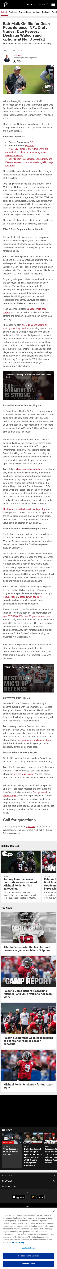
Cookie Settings (28, 1248)
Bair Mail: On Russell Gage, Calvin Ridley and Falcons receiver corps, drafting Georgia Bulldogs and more (29, 162)
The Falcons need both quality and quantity (24, 509)
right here (30, 826)
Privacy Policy (18, 1242)
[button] (28, 385)
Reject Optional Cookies (28, 1256)
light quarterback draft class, (31, 469)
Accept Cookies (28, 1264)
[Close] (54, 1211)
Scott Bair (17, 55)
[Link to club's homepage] (5, 3)
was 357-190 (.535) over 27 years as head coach (27, 616)
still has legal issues (23, 774)
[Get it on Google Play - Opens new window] (38, 1198)
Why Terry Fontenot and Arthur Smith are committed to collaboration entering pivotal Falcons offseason (26, 152)
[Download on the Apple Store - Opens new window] (19, 1197)
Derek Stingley (10, 795)
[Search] (48, 4)
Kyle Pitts (29, 145)
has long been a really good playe (34, 740)
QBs (32, 142)
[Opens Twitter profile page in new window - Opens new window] (19, 61)
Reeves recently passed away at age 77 (22, 596)
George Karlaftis (41, 792)
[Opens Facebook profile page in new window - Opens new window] (14, 61)
